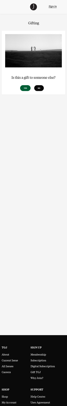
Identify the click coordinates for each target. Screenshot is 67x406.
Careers (6, 372)
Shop (5, 396)
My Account (9, 402)
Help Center (38, 396)
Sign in (53, 6)
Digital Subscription (43, 366)
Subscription (38, 360)
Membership (38, 354)
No (39, 88)
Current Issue (10, 360)
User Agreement (40, 402)
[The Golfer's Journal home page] (33, 9)
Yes (25, 88)
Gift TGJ (36, 372)
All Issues (7, 366)
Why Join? (37, 378)
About (5, 354)
